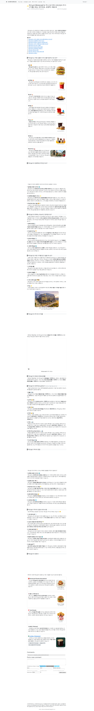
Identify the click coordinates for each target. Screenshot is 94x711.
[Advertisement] (46, 20)
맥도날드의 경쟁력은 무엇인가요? (36, 40)
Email (41, 667)
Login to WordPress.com (50, 666)
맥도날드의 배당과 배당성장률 (36, 47)
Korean (84, 1)
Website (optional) (56, 667)
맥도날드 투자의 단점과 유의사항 (36, 51)
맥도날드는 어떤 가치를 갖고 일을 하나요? (38, 44)
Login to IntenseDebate (43, 666)
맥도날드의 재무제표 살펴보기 (36, 48)
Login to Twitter (56, 666)
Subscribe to (29, 672)
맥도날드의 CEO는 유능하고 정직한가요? (38, 42)
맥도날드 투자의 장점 (33, 50)
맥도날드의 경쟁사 (33, 53)
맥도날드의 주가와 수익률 (34, 45)
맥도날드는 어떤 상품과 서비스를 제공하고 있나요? (40, 39)
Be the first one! (45, 655)
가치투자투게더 (12, 2)
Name (28, 667)
